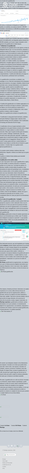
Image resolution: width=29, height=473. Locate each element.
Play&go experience (5, 302)
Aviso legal (4, 461)
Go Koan (2, 214)
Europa (4, 459)
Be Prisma (2, 262)
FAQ (3, 468)
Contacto (4, 425)
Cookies (4, 466)
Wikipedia (2, 49)
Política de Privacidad (7, 462)
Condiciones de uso (6, 464)
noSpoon (5, 245)
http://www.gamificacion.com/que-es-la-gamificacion (13, 113)
